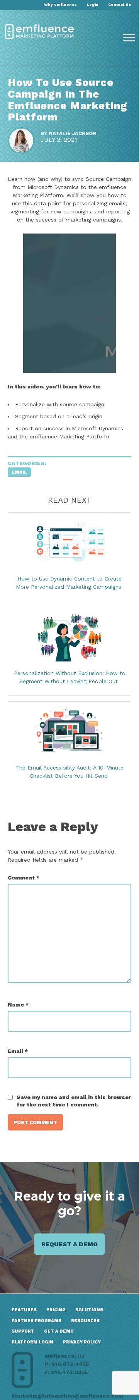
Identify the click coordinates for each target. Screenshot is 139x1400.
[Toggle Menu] (129, 37)
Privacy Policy (82, 1341)
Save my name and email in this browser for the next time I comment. (74, 1101)
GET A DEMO (59, 1331)
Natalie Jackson (73, 133)
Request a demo (69, 1244)
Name (18, 1004)
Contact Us (119, 4)
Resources (85, 1320)
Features (24, 1309)
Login (92, 4)
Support (23, 1331)
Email (19, 472)
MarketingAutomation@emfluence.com (67, 1396)
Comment (23, 877)
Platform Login (32, 1341)
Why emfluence (60, 4)
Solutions (89, 1309)
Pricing (56, 1309)
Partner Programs (36, 1320)
